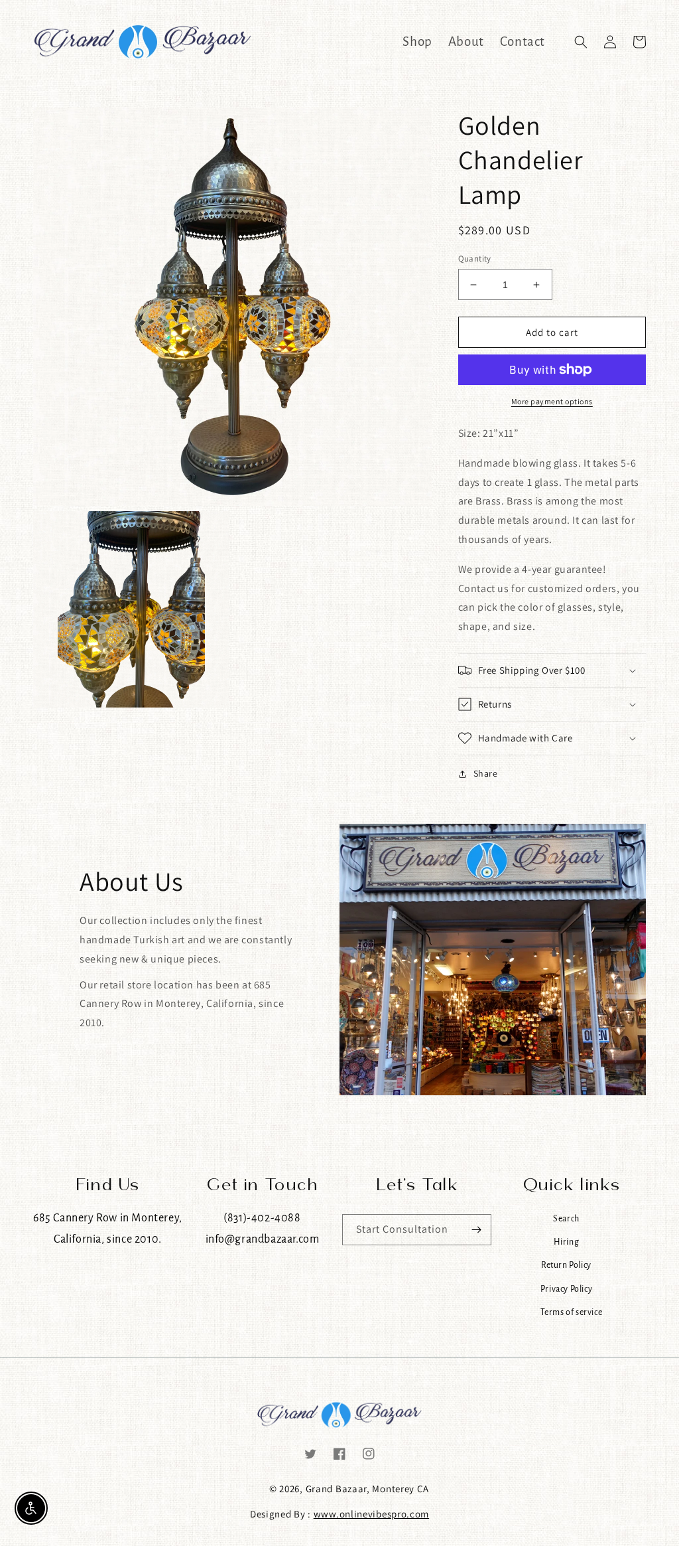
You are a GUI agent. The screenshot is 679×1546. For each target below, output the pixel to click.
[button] (580, 41)
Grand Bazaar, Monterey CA (368, 1488)
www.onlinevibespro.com (371, 1513)
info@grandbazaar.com (263, 1239)
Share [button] (485, 773)
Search (566, 1218)
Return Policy (566, 1265)
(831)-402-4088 (261, 1218)
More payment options (552, 401)
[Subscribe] (476, 1229)
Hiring (567, 1241)
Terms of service (571, 1312)
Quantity (474, 258)
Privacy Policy (566, 1288)
